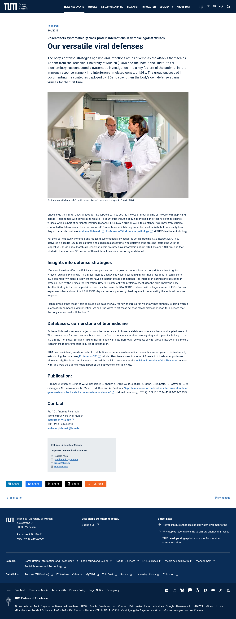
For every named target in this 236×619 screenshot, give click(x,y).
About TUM (183, 7)
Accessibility (59, 590)
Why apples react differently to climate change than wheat (196, 531)
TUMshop (169, 574)
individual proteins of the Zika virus (156, 360)
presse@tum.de (62, 463)
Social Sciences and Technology (44, 566)
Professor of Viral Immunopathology (127, 231)
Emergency (113, 590)
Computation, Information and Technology (50, 561)
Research (133, 7)
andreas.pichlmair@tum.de (63, 428)
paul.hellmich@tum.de (66, 459)
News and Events (74, 7)
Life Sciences (150, 561)
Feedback (20, 590)
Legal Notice (96, 590)
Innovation (149, 7)
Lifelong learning (112, 7)
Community (166, 7)
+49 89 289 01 (34, 534)
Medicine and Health (177, 561)
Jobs (8, 590)
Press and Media (38, 590)
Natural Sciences (126, 561)
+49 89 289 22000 (33, 538)
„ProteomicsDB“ (87, 356)
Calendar (77, 574)
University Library (146, 574)
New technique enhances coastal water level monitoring (194, 524)
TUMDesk (108, 574)
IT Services (62, 574)
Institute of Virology (59, 419)
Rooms (124, 574)
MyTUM (91, 574)
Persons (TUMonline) (37, 574)
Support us (88, 524)
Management (204, 561)
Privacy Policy (77, 590)
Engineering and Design (95, 561)
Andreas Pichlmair (90, 231)
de (208, 6)
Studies (92, 7)
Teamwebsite (61, 466)
